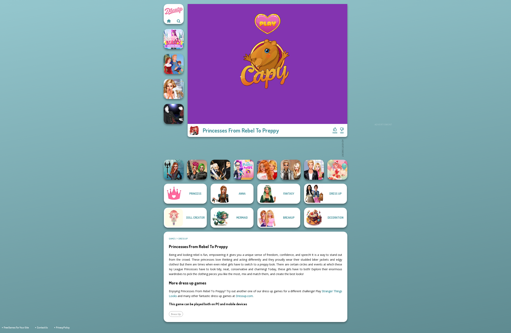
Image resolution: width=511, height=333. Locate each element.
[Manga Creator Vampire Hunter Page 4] (174, 114)
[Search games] (179, 21)
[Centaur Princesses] (174, 170)
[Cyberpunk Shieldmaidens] (197, 170)
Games (172, 238)
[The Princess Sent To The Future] (244, 170)
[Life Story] (174, 64)
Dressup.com (244, 296)
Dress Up (183, 238)
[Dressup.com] (169, 21)
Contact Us (42, 327)
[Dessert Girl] (337, 170)
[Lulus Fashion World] (174, 39)
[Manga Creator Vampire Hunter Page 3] (220, 170)
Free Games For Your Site (16, 327)
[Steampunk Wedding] (291, 170)
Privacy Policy (62, 327)
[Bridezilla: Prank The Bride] (174, 89)
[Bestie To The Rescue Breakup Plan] (267, 170)
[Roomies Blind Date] (314, 170)
